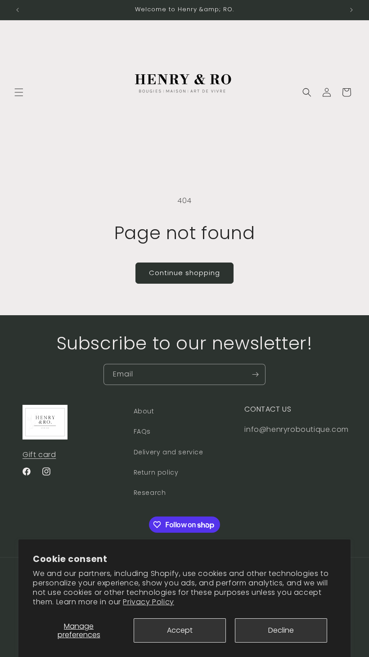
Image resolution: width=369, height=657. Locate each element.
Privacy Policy (148, 602)
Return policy (156, 472)
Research (150, 492)
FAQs (142, 431)
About (144, 411)
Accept (180, 630)
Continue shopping (184, 272)
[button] (19, 92)
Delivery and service (168, 452)
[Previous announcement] (17, 10)
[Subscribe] (255, 374)
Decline (281, 630)
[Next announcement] (351, 10)
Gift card (39, 454)
